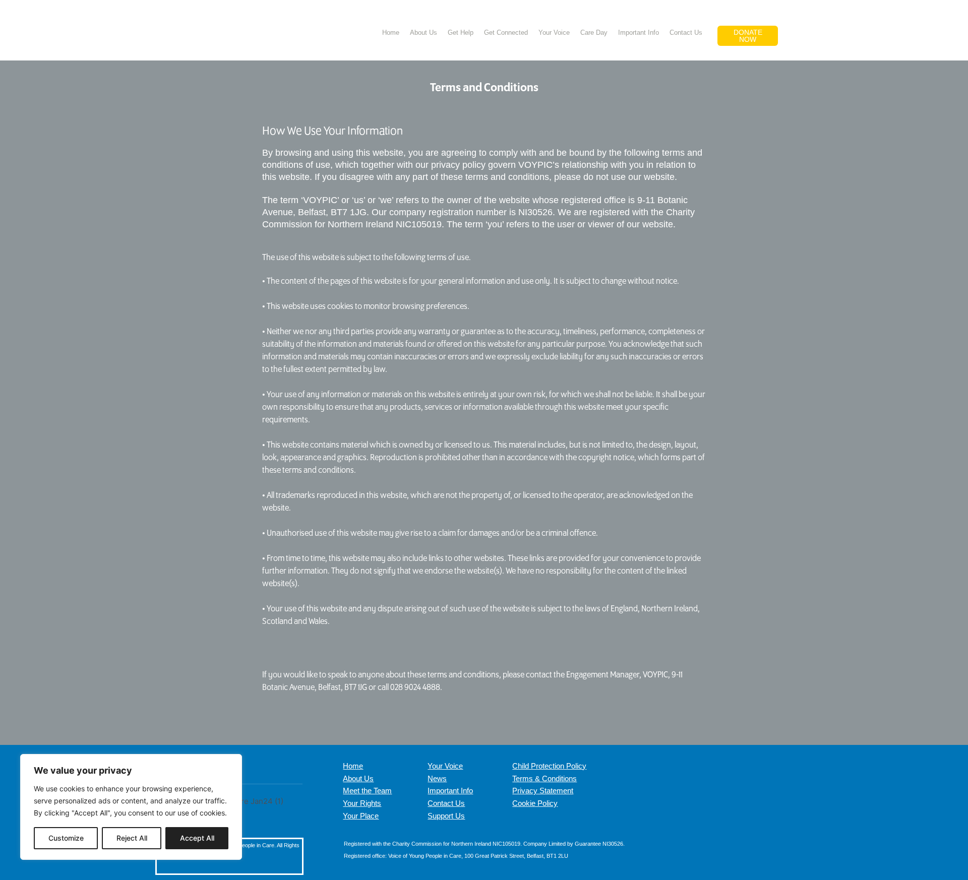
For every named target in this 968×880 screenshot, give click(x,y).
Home (390, 32)
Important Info (638, 32)
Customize (66, 838)
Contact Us (686, 32)
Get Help (460, 32)
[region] (131, 807)
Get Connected (506, 32)
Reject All (131, 838)
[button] (798, 31)
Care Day (594, 32)
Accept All (197, 838)
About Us (423, 32)
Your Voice (554, 32)
